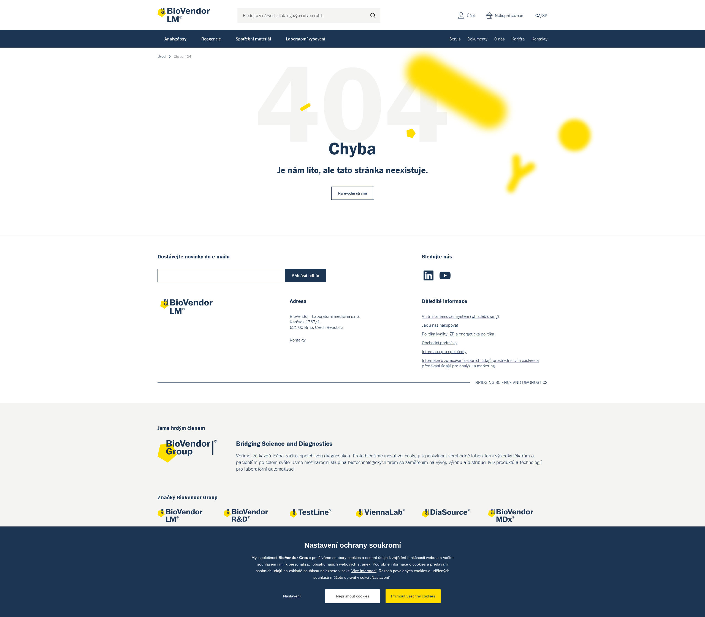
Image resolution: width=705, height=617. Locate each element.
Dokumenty (477, 39)
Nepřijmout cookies (352, 596)
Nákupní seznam (509, 15)
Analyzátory (175, 39)
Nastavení (292, 596)
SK (544, 15)
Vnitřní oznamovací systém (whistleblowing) (460, 316)
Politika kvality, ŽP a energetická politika (458, 334)
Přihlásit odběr (305, 275)
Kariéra (518, 39)
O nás (499, 39)
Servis (454, 39)
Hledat (372, 15)
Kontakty (539, 39)
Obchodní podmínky (439, 342)
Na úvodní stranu (352, 193)
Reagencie (211, 39)
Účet (471, 15)
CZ (537, 15)
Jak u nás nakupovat (440, 325)
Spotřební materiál (253, 39)
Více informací (363, 571)
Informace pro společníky (444, 351)
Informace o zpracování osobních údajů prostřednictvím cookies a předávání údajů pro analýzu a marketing (480, 362)
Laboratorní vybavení (305, 39)
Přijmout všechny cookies (413, 596)
